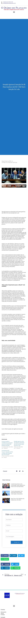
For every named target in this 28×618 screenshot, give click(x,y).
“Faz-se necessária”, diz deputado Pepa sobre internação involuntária (17, 492)
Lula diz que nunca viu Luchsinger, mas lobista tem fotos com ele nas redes (18, 485)
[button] (14, 12)
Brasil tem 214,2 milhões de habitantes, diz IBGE (17, 499)
